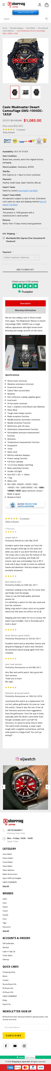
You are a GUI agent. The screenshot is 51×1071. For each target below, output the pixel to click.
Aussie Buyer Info (9, 984)
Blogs (5, 1000)
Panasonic (7, 926)
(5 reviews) (20, 129)
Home (5, 28)
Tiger (5, 922)
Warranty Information (25, 310)
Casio (5, 902)
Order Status (8, 955)
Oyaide (5, 914)
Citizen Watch (8, 858)
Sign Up (12, 951)
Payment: (8, 252)
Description (25, 303)
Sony (5, 918)
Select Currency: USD (26, 12)
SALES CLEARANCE (10, 882)
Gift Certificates (8, 943)
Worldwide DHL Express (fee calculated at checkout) (25, 240)
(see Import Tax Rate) (28, 190)
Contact (5, 980)
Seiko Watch (7, 866)
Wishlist (6, 947)
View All (6, 886)
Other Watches (8, 870)
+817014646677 (14, 830)
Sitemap (6, 959)
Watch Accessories (10, 874)
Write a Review (9, 132)
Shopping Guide (9, 972)
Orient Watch (8, 862)
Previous (5, 61)
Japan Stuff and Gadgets (12, 878)
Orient (5, 910)
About (5, 976)
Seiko (5, 898)
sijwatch (27, 759)
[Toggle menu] (3, 5)
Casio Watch (30, 28)
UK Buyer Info (8, 992)
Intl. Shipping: (10, 233)
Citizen (5, 906)
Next (46, 61)
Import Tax (7, 1004)
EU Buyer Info (8, 988)
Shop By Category (17, 28)
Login (5, 951)
